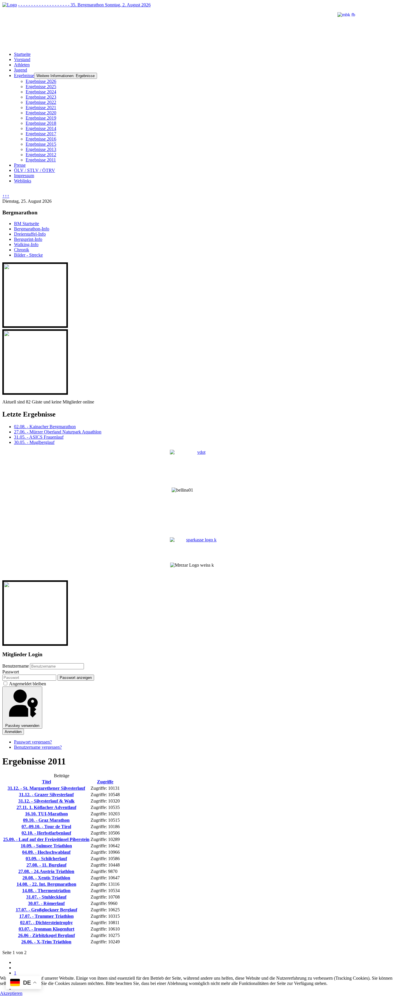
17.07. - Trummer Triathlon (46, 916)
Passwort (10, 671)
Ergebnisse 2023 (41, 97)
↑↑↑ (5, 195)
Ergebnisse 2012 (41, 154)
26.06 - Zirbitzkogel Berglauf (46, 935)
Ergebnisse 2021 (41, 107)
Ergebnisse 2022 (41, 102)
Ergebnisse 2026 (41, 81)
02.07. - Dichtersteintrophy (46, 922)
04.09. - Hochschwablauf (46, 852)
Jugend (20, 69)
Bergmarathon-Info (31, 228)
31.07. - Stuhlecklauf (46, 896)
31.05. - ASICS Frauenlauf (39, 437)
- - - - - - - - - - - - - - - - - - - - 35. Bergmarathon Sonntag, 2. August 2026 (84, 4)
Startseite (22, 54)
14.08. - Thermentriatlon (46, 890)
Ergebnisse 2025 (41, 86)
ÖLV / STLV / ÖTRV (34, 170)
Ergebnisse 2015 (41, 144)
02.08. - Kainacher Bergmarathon (45, 426)
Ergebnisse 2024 (41, 91)
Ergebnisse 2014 (41, 128)
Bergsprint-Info (28, 239)
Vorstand (22, 59)
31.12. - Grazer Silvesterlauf (46, 794)
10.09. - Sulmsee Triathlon (46, 845)
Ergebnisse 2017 (41, 133)
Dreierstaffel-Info (30, 234)
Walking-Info (26, 244)
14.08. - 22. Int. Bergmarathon (46, 884)
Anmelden (13, 732)
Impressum (24, 175)
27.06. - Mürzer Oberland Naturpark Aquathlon (57, 431)
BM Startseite (26, 223)
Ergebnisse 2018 (41, 123)
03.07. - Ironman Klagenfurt (46, 928)
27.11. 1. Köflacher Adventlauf (46, 807)
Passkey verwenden (22, 725)
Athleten (22, 64)
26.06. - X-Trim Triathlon (46, 941)
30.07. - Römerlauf (46, 903)
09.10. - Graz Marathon (46, 820)
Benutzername (15, 666)
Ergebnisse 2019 (41, 117)
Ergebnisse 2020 (41, 112)
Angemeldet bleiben (27, 683)
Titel (46, 781)
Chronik (21, 249)
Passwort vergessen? (33, 741)
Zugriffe (105, 781)
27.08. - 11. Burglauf (46, 864)
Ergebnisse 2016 (41, 138)
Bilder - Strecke (28, 254)
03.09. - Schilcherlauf (46, 858)
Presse (20, 165)
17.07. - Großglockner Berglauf (46, 909)
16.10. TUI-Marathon (46, 813)
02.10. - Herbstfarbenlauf (46, 832)
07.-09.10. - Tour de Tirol (46, 826)
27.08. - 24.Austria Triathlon (46, 871)
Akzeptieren (11, 993)
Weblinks (22, 180)
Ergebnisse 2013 (41, 149)
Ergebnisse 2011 (41, 159)
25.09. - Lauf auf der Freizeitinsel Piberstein (46, 839)
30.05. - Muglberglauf (34, 442)
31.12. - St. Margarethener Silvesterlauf (46, 788)
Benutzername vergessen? (38, 747)
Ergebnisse (24, 75)
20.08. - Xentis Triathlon (46, 877)
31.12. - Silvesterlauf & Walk (46, 800)
